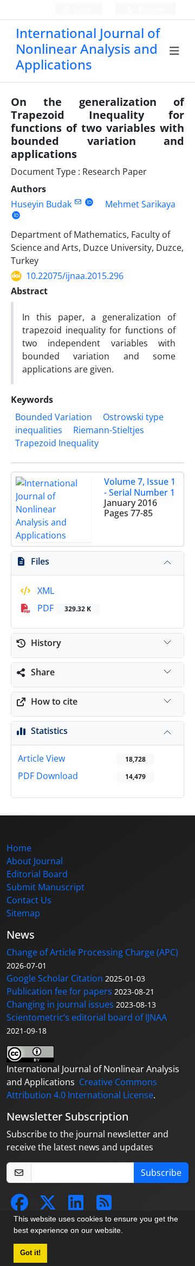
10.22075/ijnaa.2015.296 (74, 276)
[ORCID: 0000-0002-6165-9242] (16, 214)
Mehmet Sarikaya (140, 204)
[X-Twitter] (48, 1206)
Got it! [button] (30, 1253)
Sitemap (23, 913)
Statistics (49, 731)
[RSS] (104, 1206)
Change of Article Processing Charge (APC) (92, 952)
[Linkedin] (76, 1206)
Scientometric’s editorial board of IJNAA (86, 1017)
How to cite (54, 701)
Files (40, 561)
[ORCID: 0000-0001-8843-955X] (89, 201)
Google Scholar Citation (54, 978)
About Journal (34, 861)
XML (44, 591)
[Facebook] (19, 1206)
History (46, 643)
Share (43, 672)
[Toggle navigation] (174, 51)
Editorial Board (37, 874)
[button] (126, 1231)
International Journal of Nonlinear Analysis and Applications (88, 48)
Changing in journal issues (60, 1004)
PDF (63, 608)
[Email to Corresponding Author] (78, 201)
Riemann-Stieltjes (108, 430)
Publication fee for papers (59, 991)
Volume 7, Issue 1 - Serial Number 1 (140, 487)
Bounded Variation (53, 417)
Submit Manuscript (45, 887)
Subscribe (161, 1173)
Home (18, 848)
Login (82, 9)
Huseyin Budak (41, 204)
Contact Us (28, 900)
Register (150, 9)
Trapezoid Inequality (57, 443)
